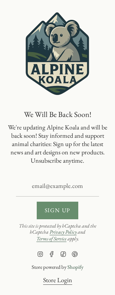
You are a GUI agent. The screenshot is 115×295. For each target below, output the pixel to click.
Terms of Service (51, 238)
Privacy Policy (63, 232)
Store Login (57, 280)
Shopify (75, 266)
